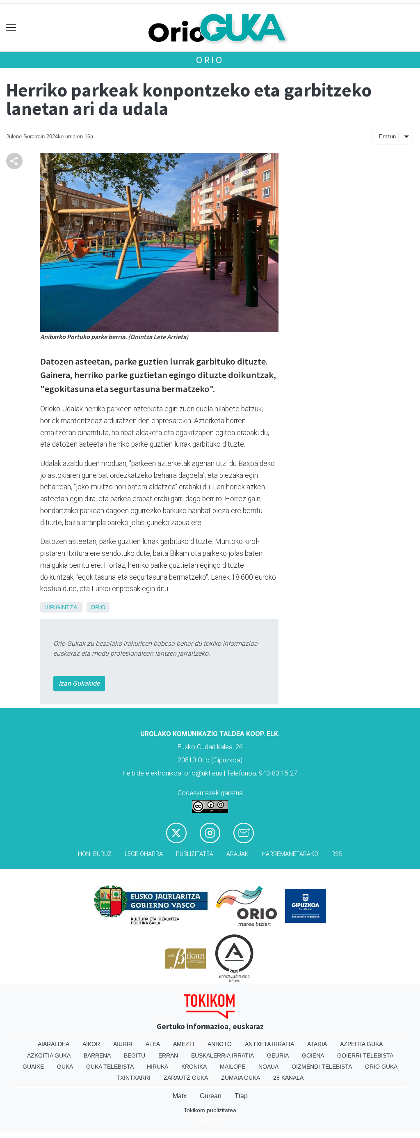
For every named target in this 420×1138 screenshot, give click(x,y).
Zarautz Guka (186, 1077)
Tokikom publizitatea (210, 1110)
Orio (210, 59)
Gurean (210, 1095)
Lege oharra (144, 854)
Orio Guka (381, 1066)
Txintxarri (133, 1077)
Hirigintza (60, 607)
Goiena (313, 1055)
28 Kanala (288, 1077)
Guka (65, 1066)
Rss (336, 854)
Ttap (241, 1095)
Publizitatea (194, 854)
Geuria (278, 1055)
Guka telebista (110, 1066)
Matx (180, 1095)
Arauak (237, 854)
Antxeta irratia (269, 1044)
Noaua (268, 1066)
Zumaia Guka (240, 1077)
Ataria (317, 1044)
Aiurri (122, 1044)
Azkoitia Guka (49, 1055)
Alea (153, 1044)
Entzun (387, 136)
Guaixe (33, 1066)
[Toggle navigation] (11, 28)
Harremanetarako (290, 854)
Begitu (134, 1055)
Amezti (183, 1044)
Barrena (97, 1055)
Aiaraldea (53, 1044)
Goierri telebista (365, 1055)
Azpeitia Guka (361, 1044)
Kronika (194, 1066)
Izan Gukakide (79, 683)
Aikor (91, 1044)
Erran (168, 1055)
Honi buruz (95, 854)
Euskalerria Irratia (222, 1055)
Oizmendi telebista (322, 1066)
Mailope (232, 1066)
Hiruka (157, 1066)
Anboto (220, 1044)
